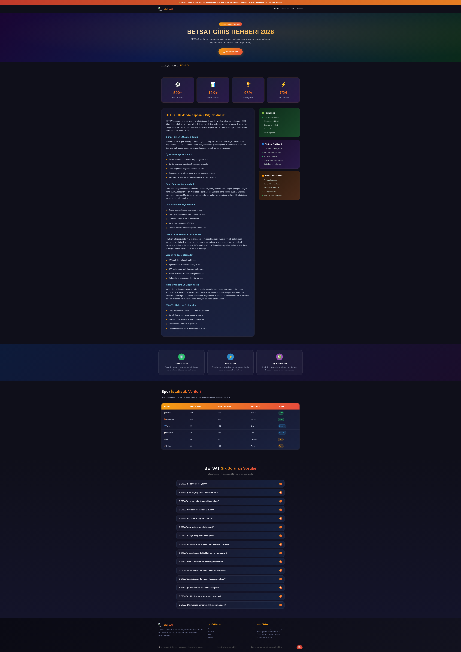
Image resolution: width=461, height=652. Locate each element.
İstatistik (285, 9)
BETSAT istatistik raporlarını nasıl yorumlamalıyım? (230, 579)
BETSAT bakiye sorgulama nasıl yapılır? (230, 536)
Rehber (300, 9)
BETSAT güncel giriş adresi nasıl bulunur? (230, 492)
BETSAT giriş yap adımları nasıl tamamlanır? (230, 501)
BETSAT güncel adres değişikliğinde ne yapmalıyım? (230, 553)
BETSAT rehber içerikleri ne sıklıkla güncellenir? (230, 562)
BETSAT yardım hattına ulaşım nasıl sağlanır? (230, 588)
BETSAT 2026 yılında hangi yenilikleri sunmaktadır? (230, 605)
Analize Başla (232, 52)
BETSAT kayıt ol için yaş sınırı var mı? (230, 518)
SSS (292, 9)
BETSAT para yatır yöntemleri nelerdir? (230, 527)
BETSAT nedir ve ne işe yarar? (230, 484)
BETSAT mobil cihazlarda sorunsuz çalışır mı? (230, 596)
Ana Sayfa (165, 66)
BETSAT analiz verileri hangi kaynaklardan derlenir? (230, 570)
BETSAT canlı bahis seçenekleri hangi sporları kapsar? (230, 544)
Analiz (276, 9)
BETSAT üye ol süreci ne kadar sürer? (230, 510)
